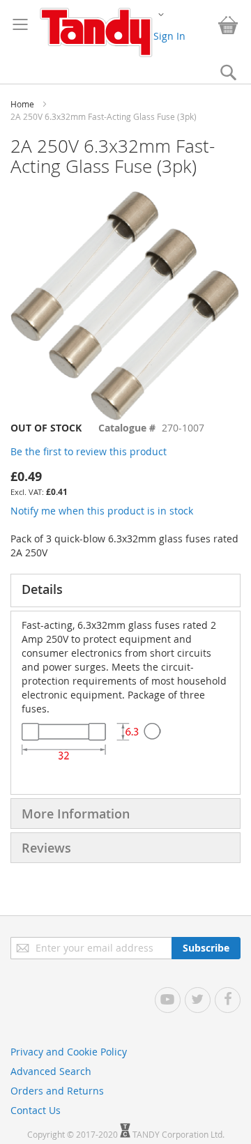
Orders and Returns (57, 1090)
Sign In (169, 36)
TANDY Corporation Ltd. (178, 1134)
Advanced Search (50, 1071)
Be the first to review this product (88, 451)
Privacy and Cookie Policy (68, 1051)
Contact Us (35, 1110)
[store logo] (95, 32)
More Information (76, 813)
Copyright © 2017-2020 (73, 1134)
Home (22, 103)
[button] (161, 13)
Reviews (46, 847)
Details (42, 589)
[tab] (125, 590)
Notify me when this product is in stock (101, 510)
